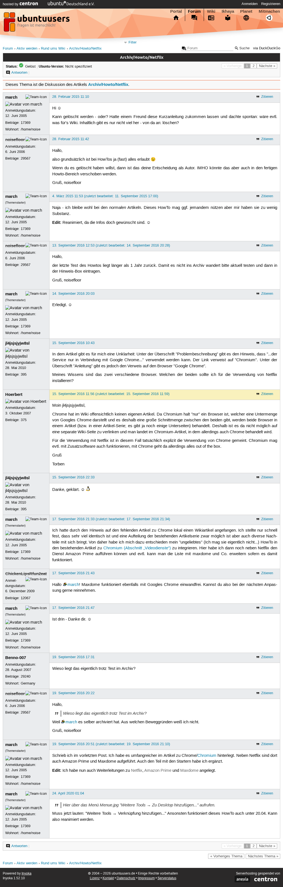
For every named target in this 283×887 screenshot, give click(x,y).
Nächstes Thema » (263, 856)
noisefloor (15, 139)
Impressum (146, 878)
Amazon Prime (157, 770)
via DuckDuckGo (266, 48)
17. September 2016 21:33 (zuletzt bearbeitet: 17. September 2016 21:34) (111, 519)
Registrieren (270, 4)
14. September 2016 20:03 (73, 293)
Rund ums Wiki (53, 49)
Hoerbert (13, 394)
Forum (194, 11)
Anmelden (250, 4)
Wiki (211, 11)
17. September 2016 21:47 (73, 608)
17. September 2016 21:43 (73, 573)
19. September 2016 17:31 (73, 657)
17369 (25, 123)
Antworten (19, 72)
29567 (25, 158)
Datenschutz (126, 878)
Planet (246, 11)
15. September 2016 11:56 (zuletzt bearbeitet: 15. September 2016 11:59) (110, 394)
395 (24, 374)
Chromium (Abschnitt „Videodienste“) (137, 548)
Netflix (136, 770)
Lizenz (95, 878)
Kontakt (108, 878)
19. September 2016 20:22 (73, 693)
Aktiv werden (27, 49)
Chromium (206, 755)
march (11, 97)
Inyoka (27, 873)
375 (24, 420)
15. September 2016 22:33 (73, 477)
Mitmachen (269, 11)
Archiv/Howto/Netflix (85, 49)
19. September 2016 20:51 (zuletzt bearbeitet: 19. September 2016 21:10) (111, 744)
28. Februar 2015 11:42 (70, 139)
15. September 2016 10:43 (73, 343)
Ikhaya (228, 11)
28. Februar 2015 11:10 (70, 96)
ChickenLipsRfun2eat (26, 573)
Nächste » (267, 66)
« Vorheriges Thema (226, 856)
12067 (25, 598)
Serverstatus (167, 878)
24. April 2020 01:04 (68, 793)
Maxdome (189, 770)
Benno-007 (15, 657)
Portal (176, 11)
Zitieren (267, 96)
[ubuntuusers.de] (37, 23)
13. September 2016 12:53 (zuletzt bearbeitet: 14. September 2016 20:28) (111, 245)
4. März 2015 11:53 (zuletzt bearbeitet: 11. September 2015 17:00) (105, 196)
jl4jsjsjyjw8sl (17, 343)
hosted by (11, 4)
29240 (25, 676)
